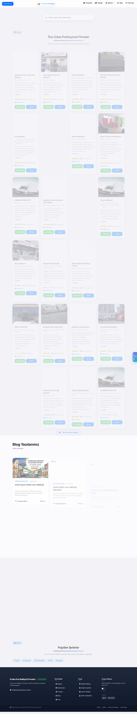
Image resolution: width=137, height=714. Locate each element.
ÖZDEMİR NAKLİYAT (108, 381)
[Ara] (24, 613)
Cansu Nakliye (77, 191)
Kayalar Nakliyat (78, 66)
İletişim (59, 684)
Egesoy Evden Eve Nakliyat (54, 127)
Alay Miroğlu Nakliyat (108, 318)
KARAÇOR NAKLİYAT (23, 191)
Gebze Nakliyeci (78, 127)
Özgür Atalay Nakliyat (80, 381)
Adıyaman (27, 657)
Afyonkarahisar (40, 657)
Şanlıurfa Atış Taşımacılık (53, 318)
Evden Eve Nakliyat (113, 707)
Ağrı (51, 657)
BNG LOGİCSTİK (21, 318)
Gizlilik (98, 707)
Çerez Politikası (86, 692)
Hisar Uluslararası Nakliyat (110, 127)
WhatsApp (21, 97)
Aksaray (60, 657)
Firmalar (60, 692)
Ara (32, 97)
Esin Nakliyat (20, 127)
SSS (59, 699)
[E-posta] (104, 689)
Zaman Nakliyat (106, 191)
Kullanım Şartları (86, 688)
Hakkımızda (61, 688)
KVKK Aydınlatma (86, 695)
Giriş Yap (131, 3)
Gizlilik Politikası (86, 684)
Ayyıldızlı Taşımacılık (51, 254)
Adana (17, 657)
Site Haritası (124, 707)
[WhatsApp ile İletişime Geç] (20, 613)
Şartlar (104, 707)
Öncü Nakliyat (20, 254)
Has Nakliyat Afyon (107, 254)
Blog (59, 695)
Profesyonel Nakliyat (23, 381)
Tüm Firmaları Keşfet (70, 427)
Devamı (18, 85)
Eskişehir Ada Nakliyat (80, 318)
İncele (42, 498)
